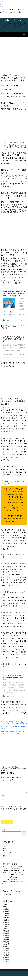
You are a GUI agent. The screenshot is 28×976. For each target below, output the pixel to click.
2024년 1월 (6, 922)
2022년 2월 (6, 959)
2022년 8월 (6, 950)
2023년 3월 (6, 941)
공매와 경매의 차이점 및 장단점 (10, 767)
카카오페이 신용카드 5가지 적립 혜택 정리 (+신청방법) (13, 882)
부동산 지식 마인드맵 (14, 20)
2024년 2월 (6, 920)
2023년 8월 (6, 931)
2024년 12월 (6, 904)
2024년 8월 (6, 909)
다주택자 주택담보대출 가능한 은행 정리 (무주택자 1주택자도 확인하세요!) (13, 875)
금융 (4, 844)
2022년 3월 (6, 957)
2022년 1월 (6, 961)
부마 (13, 85)
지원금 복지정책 (7, 852)
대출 (4, 846)
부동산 (1, 6)
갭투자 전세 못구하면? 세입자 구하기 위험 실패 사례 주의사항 (13, 769)
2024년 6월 (6, 913)
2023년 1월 (6, 943)
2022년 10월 (6, 946)
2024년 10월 (6, 908)
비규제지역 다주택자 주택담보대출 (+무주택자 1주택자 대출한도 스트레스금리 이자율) (13, 871)
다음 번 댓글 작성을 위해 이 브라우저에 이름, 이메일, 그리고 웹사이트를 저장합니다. (14, 809)
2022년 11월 (6, 944)
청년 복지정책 (6, 854)
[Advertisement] (14, 56)
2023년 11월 (6, 926)
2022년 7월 (6, 952)
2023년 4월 (6, 939)
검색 (3, 830)
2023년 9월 (6, 930)
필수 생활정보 (6, 855)
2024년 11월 (6, 906)
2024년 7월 (6, 911)
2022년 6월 (6, 954)
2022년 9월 (6, 948)
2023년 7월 (6, 933)
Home (1, 1)
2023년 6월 (6, 935)
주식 (4, 850)
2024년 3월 (6, 919)
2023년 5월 (6, 937)
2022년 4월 (6, 955)
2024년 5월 (6, 915)
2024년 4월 (6, 917)
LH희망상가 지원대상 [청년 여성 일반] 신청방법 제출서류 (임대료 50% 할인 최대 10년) (14, 878)
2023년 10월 (6, 928)
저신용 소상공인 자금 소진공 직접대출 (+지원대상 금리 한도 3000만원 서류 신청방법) (14, 867)
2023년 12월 (6, 924)
